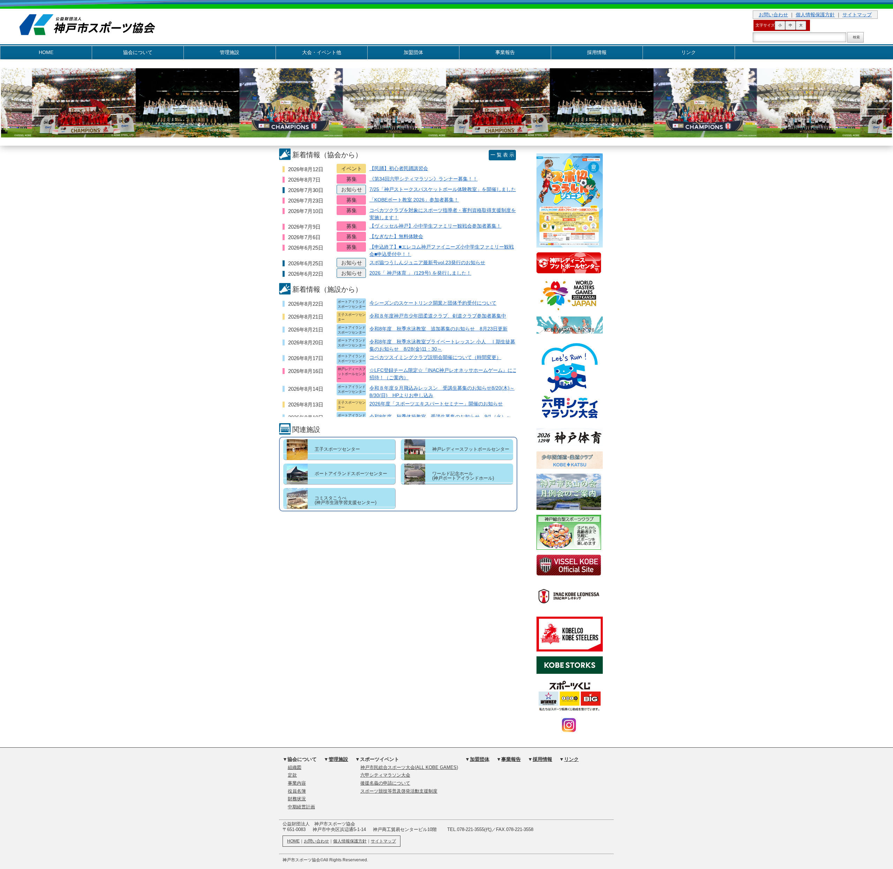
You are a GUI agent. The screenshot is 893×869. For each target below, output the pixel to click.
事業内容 (297, 783)
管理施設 (229, 52)
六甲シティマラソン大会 (385, 775)
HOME (46, 52)
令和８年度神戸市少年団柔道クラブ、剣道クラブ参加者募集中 (437, 316)
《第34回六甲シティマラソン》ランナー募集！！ (423, 179)
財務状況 (297, 798)
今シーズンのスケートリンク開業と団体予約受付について (432, 303)
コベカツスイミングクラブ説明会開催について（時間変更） (435, 357)
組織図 (294, 767)
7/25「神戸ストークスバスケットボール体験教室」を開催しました (442, 189)
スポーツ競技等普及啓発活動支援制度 (398, 791)
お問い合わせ (773, 14)
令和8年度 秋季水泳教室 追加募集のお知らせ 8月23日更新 (438, 328)
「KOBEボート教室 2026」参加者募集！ (414, 200)
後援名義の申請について (385, 783)
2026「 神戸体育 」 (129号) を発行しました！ (420, 273)
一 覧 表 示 (502, 155)
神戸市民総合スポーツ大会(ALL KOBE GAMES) (409, 767)
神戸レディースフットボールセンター (470, 449)
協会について (137, 52)
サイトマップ (857, 14)
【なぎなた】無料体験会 (396, 236)
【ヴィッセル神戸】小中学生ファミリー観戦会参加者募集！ (435, 226)
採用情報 (597, 52)
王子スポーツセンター (337, 449)
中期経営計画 (301, 807)
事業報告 (505, 52)
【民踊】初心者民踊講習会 (398, 168)
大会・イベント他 (321, 52)
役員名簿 (297, 791)
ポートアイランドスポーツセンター (351, 473)
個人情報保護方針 (815, 14)
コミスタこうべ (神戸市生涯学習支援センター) (345, 500)
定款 (292, 775)
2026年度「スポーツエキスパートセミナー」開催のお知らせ (436, 403)
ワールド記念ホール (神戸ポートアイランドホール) (463, 475)
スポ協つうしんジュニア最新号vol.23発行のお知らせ (427, 262)
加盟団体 (413, 52)
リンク (688, 52)
